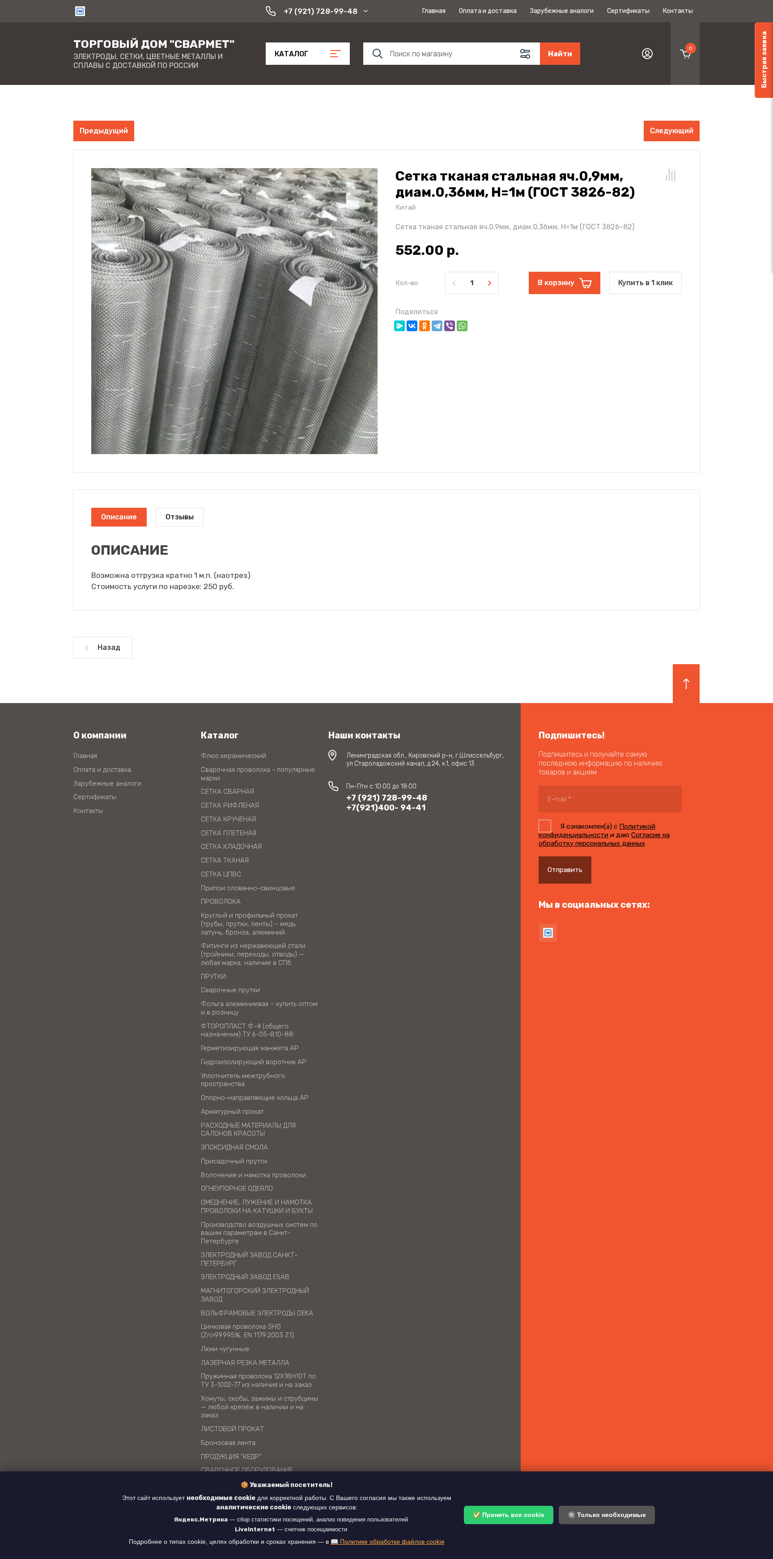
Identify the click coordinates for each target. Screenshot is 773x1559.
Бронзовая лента (228, 1443)
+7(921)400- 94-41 (385, 808)
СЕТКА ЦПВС (221, 874)
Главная (434, 11)
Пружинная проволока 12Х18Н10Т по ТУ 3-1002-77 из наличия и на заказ (258, 1380)
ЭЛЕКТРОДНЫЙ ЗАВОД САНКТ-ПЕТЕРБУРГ (249, 1259)
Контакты (678, 11)
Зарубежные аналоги (562, 11)
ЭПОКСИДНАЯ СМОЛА (234, 1147)
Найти (560, 54)
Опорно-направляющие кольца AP (255, 1098)
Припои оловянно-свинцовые (248, 888)
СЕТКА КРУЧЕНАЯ (228, 819)
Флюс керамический (233, 756)
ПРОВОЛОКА (221, 901)
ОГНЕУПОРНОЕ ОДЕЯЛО (237, 1188)
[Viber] (449, 325)
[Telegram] (437, 325)
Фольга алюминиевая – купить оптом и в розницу (259, 1008)
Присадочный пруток (234, 1161)
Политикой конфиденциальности (597, 830)
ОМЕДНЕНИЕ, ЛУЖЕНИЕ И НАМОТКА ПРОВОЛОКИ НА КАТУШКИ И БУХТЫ (257, 1206)
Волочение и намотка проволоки (253, 1175)
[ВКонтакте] (412, 325)
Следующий (671, 130)
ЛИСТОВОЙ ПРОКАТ (232, 1429)
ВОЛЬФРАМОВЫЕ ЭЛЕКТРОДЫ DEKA (257, 1313)
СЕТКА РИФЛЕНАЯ (230, 805)
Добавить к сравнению (670, 174)
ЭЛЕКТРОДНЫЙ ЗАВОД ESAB (245, 1277)
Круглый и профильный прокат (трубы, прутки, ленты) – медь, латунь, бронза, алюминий (249, 923)
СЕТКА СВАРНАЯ (227, 792)
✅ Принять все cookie (508, 1514)
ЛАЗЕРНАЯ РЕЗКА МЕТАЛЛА (245, 1363)
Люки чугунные (225, 1349)
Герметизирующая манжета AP (250, 1048)
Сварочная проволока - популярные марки (258, 774)
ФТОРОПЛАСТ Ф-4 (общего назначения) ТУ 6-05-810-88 (247, 1030)
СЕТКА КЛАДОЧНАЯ (231, 847)
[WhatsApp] (462, 325)
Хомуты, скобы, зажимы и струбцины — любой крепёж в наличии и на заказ (259, 1407)
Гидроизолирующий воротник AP (253, 1062)
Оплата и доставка (488, 11)
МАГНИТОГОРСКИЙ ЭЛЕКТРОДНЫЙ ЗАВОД (255, 1295)
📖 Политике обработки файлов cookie (388, 1541)
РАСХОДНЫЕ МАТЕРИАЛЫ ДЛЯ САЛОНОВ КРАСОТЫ (248, 1129)
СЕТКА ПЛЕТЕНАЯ (228, 833)
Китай (405, 207)
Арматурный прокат (232, 1112)
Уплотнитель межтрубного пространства (243, 1080)
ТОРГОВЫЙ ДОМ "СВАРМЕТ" (153, 44)
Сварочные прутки (230, 990)
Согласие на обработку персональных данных (604, 839)
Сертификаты (628, 11)
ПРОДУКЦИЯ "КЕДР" (231, 1457)
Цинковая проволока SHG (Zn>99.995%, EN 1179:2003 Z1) (247, 1331)
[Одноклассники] (424, 325)
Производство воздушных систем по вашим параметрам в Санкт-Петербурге (259, 1233)
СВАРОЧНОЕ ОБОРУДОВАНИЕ (247, 1470)
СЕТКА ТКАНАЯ (225, 860)
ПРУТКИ (213, 977)
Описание (119, 517)
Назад (109, 647)
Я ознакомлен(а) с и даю (604, 834)
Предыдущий (104, 130)
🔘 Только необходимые (607, 1514)
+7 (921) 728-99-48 (320, 11)
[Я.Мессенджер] (399, 325)
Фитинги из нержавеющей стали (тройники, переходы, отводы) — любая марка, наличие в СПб (253, 954)
